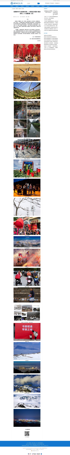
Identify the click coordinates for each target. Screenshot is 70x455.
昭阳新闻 (17, 6)
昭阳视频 (27, 6)
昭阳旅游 (43, 6)
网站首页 (12, 6)
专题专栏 (48, 6)
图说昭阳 (32, 6)
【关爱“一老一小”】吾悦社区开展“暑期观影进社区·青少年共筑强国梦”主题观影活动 (55, 13)
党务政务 (22, 6)
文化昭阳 (37, 6)
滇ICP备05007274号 (46, 445)
